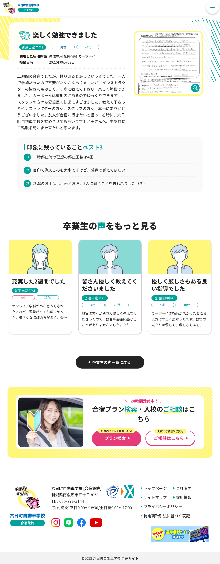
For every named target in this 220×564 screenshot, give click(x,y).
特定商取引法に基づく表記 (167, 516)
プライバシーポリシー (163, 506)
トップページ (155, 488)
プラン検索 (116, 436)
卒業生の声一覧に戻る (111, 362)
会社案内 (183, 488)
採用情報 (183, 497)
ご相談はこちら (169, 436)
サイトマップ (155, 497)
